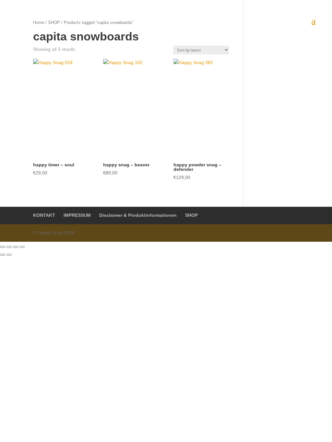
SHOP (191, 215)
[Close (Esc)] (2, 247)
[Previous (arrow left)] (2, 255)
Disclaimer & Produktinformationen (138, 215)
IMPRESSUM (77, 215)
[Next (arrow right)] (9, 255)
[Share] (9, 247)
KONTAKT (44, 215)
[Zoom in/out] (22, 247)
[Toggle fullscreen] (15, 247)
